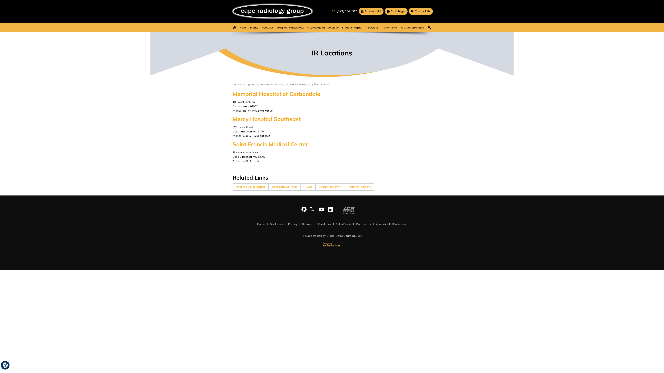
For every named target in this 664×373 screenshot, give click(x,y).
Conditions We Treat (284, 187)
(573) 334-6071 (347, 11)
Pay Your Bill (373, 11)
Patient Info (389, 27)
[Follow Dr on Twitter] (313, 211)
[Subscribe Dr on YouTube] (322, 211)
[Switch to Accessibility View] (5, 365)
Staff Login (398, 11)
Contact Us (422, 11)
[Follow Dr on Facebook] (304, 211)
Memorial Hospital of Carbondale (276, 93)
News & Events (249, 27)
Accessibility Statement (391, 224)
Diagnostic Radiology (290, 27)
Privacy (292, 224)
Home (234, 27)
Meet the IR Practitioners (250, 187)
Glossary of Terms (330, 187)
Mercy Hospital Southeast (267, 119)
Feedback (324, 224)
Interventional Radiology (323, 27)
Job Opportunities (412, 27)
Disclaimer (276, 224)
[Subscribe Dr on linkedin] (330, 211)
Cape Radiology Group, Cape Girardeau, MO (258, 84)
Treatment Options (359, 187)
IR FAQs (307, 187)
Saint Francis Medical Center (270, 144)
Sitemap (307, 224)
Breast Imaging (352, 27)
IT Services (372, 27)
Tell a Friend (343, 224)
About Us (268, 27)
